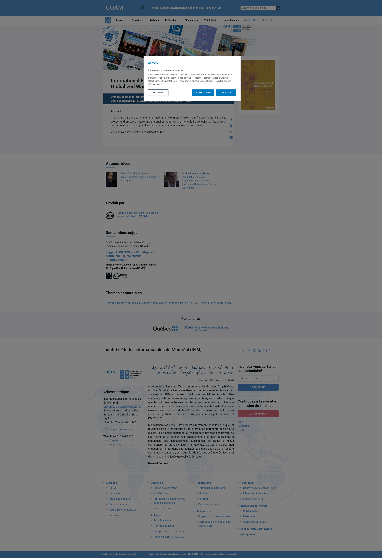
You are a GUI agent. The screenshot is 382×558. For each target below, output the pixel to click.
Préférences (158, 93)
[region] (192, 78)
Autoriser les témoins (203, 93)
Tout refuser (226, 93)
